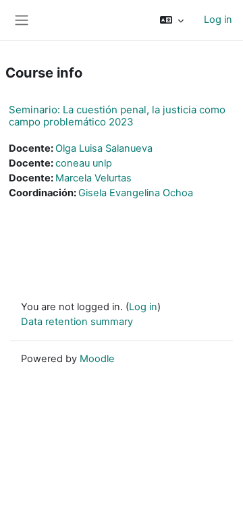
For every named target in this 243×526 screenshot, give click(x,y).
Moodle (97, 359)
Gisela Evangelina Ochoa (135, 193)
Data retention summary (77, 322)
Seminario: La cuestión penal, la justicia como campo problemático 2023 (117, 115)
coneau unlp (83, 163)
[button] (171, 20)
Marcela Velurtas (93, 178)
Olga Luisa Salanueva (104, 148)
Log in (218, 19)
